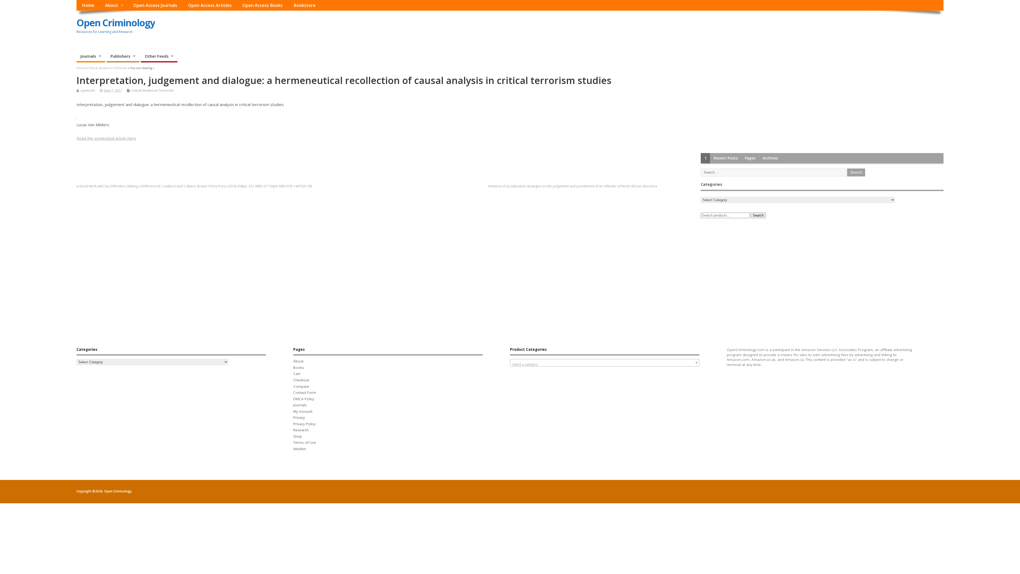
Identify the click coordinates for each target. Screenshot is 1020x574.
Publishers (120, 56)
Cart (296, 373)
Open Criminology (115, 22)
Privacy (299, 417)
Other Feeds (157, 56)
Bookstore (305, 5)
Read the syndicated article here (106, 138)
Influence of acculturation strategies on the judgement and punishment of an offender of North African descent (571, 186)
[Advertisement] (740, 108)
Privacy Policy (304, 423)
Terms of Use (304, 442)
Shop (297, 436)
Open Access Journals (155, 5)
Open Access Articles (210, 5)
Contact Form (304, 392)
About (111, 5)
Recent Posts (726, 158)
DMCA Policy (303, 398)
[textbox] (604, 364)
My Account (302, 411)
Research (301, 430)
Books (298, 367)
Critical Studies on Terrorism (152, 90)
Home (88, 5)
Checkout (301, 380)
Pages (750, 158)
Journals (88, 56)
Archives (770, 158)
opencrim (87, 90)
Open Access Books (262, 5)
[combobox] (604, 362)
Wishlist (299, 448)
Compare (301, 386)
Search (758, 215)
